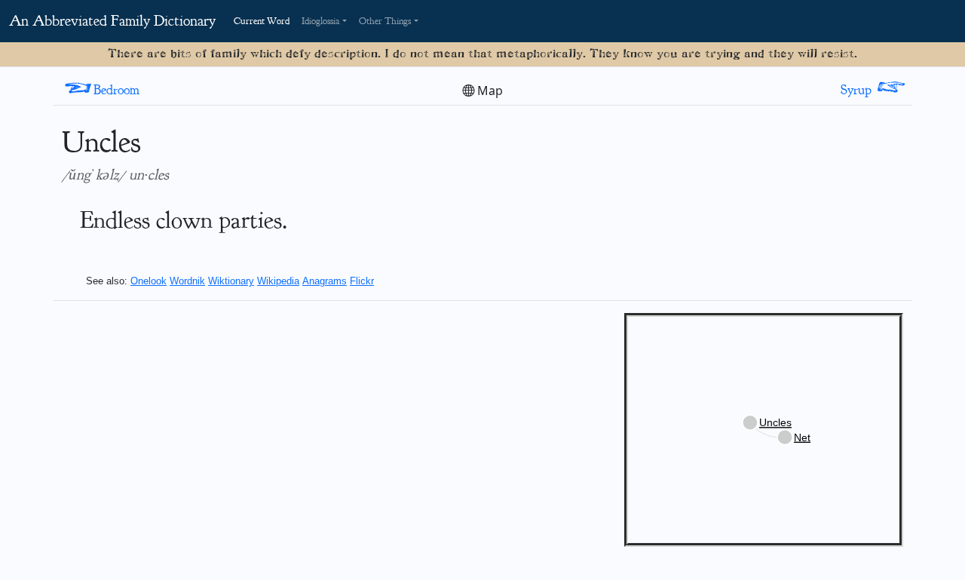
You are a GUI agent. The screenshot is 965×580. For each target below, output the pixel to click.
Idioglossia (321, 21)
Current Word (262, 21)
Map (488, 90)
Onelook (148, 281)
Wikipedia (278, 281)
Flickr (362, 281)
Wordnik (187, 281)
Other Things (385, 21)
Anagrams (324, 281)
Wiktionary (231, 281)
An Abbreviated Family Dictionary (112, 20)
